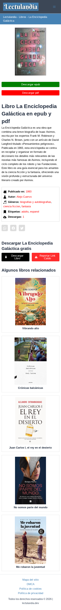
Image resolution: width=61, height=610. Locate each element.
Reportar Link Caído (47, 257)
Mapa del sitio (30, 579)
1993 (28, 191)
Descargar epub (30, 84)
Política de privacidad (30, 593)
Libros (22, 16)
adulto (24, 211)
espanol (34, 211)
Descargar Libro (17, 257)
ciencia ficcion (11, 206)
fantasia (26, 206)
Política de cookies (30, 588)
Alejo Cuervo (24, 196)
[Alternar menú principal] (54, 6)
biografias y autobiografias (35, 201)
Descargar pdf (30, 92)
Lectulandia (9, 16)
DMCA (30, 584)
